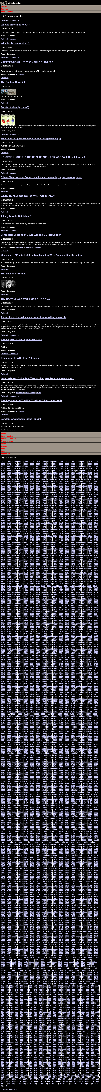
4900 (20, 486)
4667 (90, 514)
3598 (78, 651)
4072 (90, 590)
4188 (9, 577)
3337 (14, 686)
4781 (20, 501)
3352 (26, 683)
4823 (73, 494)
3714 (96, 636)
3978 (44, 603)
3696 (3, 640)
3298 (44, 690)
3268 (20, 694)
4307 (9, 562)
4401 (55, 549)
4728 (32, 507)
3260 (67, 694)
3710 (20, 638)
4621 (61, 520)
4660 (32, 516)
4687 (73, 512)
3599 (73, 651)
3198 (32, 703)
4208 (90, 573)
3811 (26, 625)
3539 (26, 660)
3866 (3, 618)
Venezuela (20, 247)
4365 (67, 553)
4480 (90, 538)
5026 (78, 468)
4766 (9, 503)
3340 (96, 683)
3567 (61, 655)
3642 (20, 647)
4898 (32, 486)
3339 (3, 686)
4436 (49, 544)
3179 (44, 705)
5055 (9, 466)
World (38, 247)
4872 (84, 488)
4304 (26, 562)
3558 (14, 657)
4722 (67, 507)
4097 (44, 588)
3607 (26, 651)
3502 (44, 664)
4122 (96, 584)
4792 (55, 499)
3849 (3, 620)
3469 (38, 668)
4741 (55, 505)
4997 (49, 473)
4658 (44, 516)
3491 (9, 666)
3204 (96, 701)
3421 (20, 675)
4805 (78, 497)
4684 (90, 512)
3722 (49, 636)
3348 (49, 683)
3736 (67, 633)
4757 (61, 503)
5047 (55, 466)
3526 (3, 662)
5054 (14, 466)
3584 (61, 653)
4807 (67, 497)
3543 (3, 660)
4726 (44, 507)
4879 (44, 488)
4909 (67, 484)
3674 (32, 642)
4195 (67, 575)
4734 (96, 505)
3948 (20, 607)
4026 (61, 597)
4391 (14, 551)
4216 (44, 573)
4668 (84, 514)
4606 (49, 523)
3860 (38, 618)
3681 (90, 640)
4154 (9, 581)
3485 (44, 666)
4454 (44, 542)
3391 (96, 677)
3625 (20, 649)
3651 (67, 644)
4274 (3, 566)
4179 (61, 577)
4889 (84, 486)
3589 (32, 653)
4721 (73, 507)
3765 (96, 629)
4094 (61, 588)
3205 (90, 701)
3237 (3, 699)
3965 (20, 605)
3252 (14, 697)
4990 (90, 473)
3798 (3, 627)
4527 (14, 534)
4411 (96, 547)
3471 (26, 668)
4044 (55, 594)
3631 (84, 647)
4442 (14, 544)
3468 (44, 668)
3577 (3, 655)
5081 (55, 462)
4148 (44, 581)
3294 (67, 690)
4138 (3, 584)
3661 (9, 644)
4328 (84, 557)
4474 (26, 540)
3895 (32, 614)
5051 (32, 466)
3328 (67, 686)
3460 (90, 668)
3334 (32, 686)
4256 (9, 568)
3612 (96, 649)
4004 (90, 599)
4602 (73, 523)
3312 (61, 688)
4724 (55, 507)
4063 (44, 592)
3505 (26, 664)
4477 (9, 540)
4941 (78, 479)
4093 (67, 588)
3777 (26, 629)
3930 (26, 610)
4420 (44, 547)
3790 (49, 627)
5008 (84, 470)
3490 (14, 666)
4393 (3, 551)
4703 (78, 510)
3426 (90, 673)
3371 (14, 681)
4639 (55, 518)
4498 (84, 536)
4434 (61, 544)
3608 (20, 651)
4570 (61, 527)
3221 (96, 699)
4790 (67, 499)
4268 (38, 566)
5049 (44, 466)
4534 (73, 531)
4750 (3, 505)
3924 (61, 610)
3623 (32, 649)
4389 (26, 551)
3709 (26, 638)
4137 (9, 584)
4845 (44, 492)
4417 (61, 547)
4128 (61, 584)
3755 (55, 631)
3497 (73, 664)
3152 (3, 710)
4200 (38, 575)
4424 (20, 547)
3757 (44, 631)
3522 (26, 662)
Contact (4, 446)
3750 (84, 631)
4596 (9, 525)
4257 (3, 568)
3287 (9, 692)
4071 (96, 590)
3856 (61, 618)
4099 (32, 588)
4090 (84, 588)
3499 (61, 664)
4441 (20, 544)
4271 (20, 566)
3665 (84, 642)
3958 (61, 605)
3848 (9, 620)
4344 (90, 555)
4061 (55, 592)
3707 (38, 638)
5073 (3, 464)
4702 (84, 510)
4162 (61, 579)
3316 (38, 688)
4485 (61, 538)
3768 (78, 629)
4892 (67, 486)
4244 (78, 568)
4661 (26, 516)
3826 (38, 623)
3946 (32, 607)
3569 (49, 655)
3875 (49, 616)
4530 (96, 531)
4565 (90, 527)
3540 (20, 660)
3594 (3, 653)
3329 (61, 686)
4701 (90, 510)
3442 (96, 670)
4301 (44, 562)
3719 (67, 636)
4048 (32, 594)
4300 (49, 562)
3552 (49, 657)
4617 (84, 520)
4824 (67, 494)
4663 (14, 516)
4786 (90, 499)
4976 (73, 475)
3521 (32, 662)
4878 (49, 488)
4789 (73, 499)
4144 (67, 581)
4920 (3, 484)
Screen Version (7, 11)
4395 (90, 549)
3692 (26, 640)
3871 (73, 616)
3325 (84, 686)
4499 (78, 536)
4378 (90, 551)
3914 (20, 612)
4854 (90, 490)
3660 (14, 644)
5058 (90, 464)
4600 (84, 523)
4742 (49, 505)
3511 (90, 662)
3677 (14, 642)
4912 (49, 484)
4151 (26, 581)
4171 (9, 579)
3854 (73, 618)
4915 (32, 484)
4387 (38, 551)
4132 (38, 584)
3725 (32, 636)
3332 (44, 686)
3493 (96, 664)
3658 (26, 644)
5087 (20, 462)
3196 (44, 703)
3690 (38, 640)
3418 (38, 675)
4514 (90, 534)
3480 (73, 666)
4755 (73, 503)
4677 (32, 514)
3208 (73, 701)
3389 (9, 679)
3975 (61, 603)
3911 (38, 612)
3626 (14, 649)
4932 (32, 481)
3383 (44, 679)
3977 (49, 603)
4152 (20, 581)
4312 (78, 560)
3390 (3, 679)
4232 (49, 570)
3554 (38, 657)
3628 (3, 649)
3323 (96, 686)
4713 (20, 510)
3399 (49, 677)
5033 (38, 468)
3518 (49, 662)
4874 (73, 488)
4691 (49, 512)
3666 (78, 642)
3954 (84, 605)
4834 (9, 494)
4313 (73, 560)
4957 (84, 477)
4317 (49, 560)
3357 (96, 681)
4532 (84, 531)
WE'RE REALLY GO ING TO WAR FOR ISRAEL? (28, 196)
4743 (44, 505)
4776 (49, 501)
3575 (14, 655)
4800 (9, 499)
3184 (14, 705)
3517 (55, 662)
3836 (78, 620)
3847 (14, 620)
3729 (9, 636)
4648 (3, 518)
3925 (55, 610)
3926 (49, 610)
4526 (20, 534)
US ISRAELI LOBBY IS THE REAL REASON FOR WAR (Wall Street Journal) (43, 157)
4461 (3, 542)
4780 (26, 501)
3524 (14, 662)
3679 (3, 642)
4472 (38, 540)
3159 (61, 707)
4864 (32, 490)
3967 (9, 605)
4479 (96, 538)
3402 (32, 677)
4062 (49, 592)
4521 (49, 534)
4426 (9, 547)
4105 (95, 586)
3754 (61, 631)
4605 (55, 523)
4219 (26, 573)
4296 (73, 562)
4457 (26, 542)
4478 (3, 540)
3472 (20, 668)
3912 (32, 612)
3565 (73, 655)
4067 (20, 592)
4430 (84, 544)
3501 (49, 664)
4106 (89, 586)
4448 (78, 542)
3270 (9, 694)
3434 (44, 673)
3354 (14, 683)
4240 (3, 570)
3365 (49, 681)
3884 (96, 614)
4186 (20, 577)
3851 (90, 618)
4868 (9, 490)
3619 (55, 649)
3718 (73, 636)
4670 (73, 514)
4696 (20, 512)
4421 (38, 547)
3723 (44, 636)
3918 (96, 610)
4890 (78, 486)
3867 (96, 616)
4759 (49, 503)
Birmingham (20, 74)
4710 (38, 510)
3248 (38, 697)
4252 (32, 568)
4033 (20, 597)
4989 (96, 473)
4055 (90, 592)
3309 (78, 688)
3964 (26, 605)
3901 (96, 612)
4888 (90, 486)
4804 (84, 497)
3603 (49, 651)
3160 (55, 707)
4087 (3, 590)
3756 (49, 631)
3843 (38, 620)
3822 (61, 623)
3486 (38, 666)
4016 (20, 599)
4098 (38, 588)
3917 (3, 612)
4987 (9, 475)
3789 (55, 627)
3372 (9, 681)
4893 (61, 486)
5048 (49, 466)
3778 (20, 629)
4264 (61, 566)
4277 (84, 564)
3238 (96, 697)
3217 (20, 701)
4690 (55, 512)
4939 (90, 479)
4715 (9, 510)
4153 (14, 581)
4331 (67, 557)
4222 (9, 573)
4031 (32, 597)
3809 (38, 625)
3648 (84, 644)
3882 (9, 616)
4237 (20, 570)
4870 (96, 488)
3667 (73, 642)
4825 (61, 494)
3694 (14, 640)
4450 (67, 542)
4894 (55, 486)
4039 (84, 594)
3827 (32, 623)
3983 (14, 603)
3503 (38, 664)
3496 (78, 664)
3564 (78, 655)
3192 (67, 703)
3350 (38, 683)
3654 (49, 644)
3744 (20, 633)
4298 (61, 562)
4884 (14, 488)
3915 (14, 612)
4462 (96, 540)
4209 (84, 573)
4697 (14, 512)
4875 (67, 488)
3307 (90, 688)
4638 (61, 518)
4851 (9, 492)
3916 (9, 612)
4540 (38, 531)
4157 (90, 579)
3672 (44, 642)
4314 (67, 560)
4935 (14, 481)
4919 (9, 484)
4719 (84, 507)
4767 (3, 503)
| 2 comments (10, 396)
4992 (78, 473)
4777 (44, 501)
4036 (3, 597)
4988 (3, 475)
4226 (84, 570)
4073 (84, 590)
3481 (67, 666)
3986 (96, 601)
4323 (14, 560)
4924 (78, 481)
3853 (78, 618)
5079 (67, 462)
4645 (20, 518)
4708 (49, 510)
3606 (32, 651)
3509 (3, 664)
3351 (32, 683)
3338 (9, 686)
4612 (14, 523)
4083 (26, 590)
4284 (44, 564)
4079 (49, 590)
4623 (49, 520)
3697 (96, 638)
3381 (55, 679)
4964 (44, 477)
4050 (20, 594)
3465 (61, 668)
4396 (84, 549)
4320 (32, 560)
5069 (26, 464)
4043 (61, 594)
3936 (90, 607)
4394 (96, 549)
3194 (55, 703)
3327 (73, 686)
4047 (38, 594)
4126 (73, 584)
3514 (73, 662)
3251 (20, 697)
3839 (61, 620)
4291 (3, 564)
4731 (14, 507)
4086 (9, 590)
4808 (61, 497)
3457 (9, 670)
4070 (3, 592)
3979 (38, 603)
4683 (96, 512)
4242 (90, 568)
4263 (67, 566)
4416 (67, 547)
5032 (44, 468)
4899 (26, 486)
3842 (44, 620)
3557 (20, 657)
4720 (78, 507)
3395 (73, 677)
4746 (26, 505)
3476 (96, 666)
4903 (3, 486)
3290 (90, 690)
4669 (78, 514)
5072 (9, 464)
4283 (49, 564)
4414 (78, 547)
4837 (90, 492)
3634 (67, 647)
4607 (43, 523)
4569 (67, 527)
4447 (84, 542)
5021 (9, 470)
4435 (55, 544)
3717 (78, 636)
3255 (96, 694)
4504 (49, 536)
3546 (84, 657)
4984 (26, 475)
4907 (78, 484)
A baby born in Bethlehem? (16, 216)
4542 (26, 531)
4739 (67, 505)
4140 (90, 581)
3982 (20, 603)
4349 (61, 555)
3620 (49, 649)
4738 (73, 505)
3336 (20, 686)
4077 (61, 590)
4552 (67, 529)
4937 (3, 481)
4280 (67, 564)
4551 (73, 529)
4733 (3, 507)
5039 (3, 468)
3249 (32, 697)
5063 (61, 464)
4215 (49, 573)
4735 (90, 505)
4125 (78, 584)
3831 (9, 623)
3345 (67, 683)
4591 (38, 525)
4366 (61, 553)
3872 (67, 616)
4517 (73, 534)
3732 (90, 633)
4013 (38, 599)
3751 (78, 631)
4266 (49, 566)
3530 (78, 660)
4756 (67, 503)
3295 (61, 690)
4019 (3, 599)
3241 (78, 697)
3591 (20, 653)
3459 (96, 668)
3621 (44, 649)
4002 (3, 601)
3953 (90, 605)
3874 (55, 616)
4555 (49, 529)
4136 (14, 584)
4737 (78, 505)
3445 (78, 670)
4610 (26, 523)
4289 (14, 564)
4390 (20, 551)
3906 (67, 612)
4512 (3, 536)
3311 (67, 688)
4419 (49, 547)
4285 (38, 564)
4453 (49, 542)
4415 (73, 547)
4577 (20, 527)
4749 (9, 505)
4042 (67, 594)
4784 (3, 501)
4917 (20, 484)
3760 (26, 631)
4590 (44, 525)
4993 (73, 473)
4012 (44, 599)
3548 (73, 657)
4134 (26, 584)
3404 (20, 677)
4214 (55, 573)
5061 (73, 464)
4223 (3, 573)
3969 (96, 603)
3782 (96, 627)
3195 (49, 703)
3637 (49, 647)
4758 (55, 503)
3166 (20, 707)
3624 (26, 649)
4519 (61, 534)
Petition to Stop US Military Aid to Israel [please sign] (31, 138)
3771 (61, 629)
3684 (73, 640)
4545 (9, 531)
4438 (38, 544)
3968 (3, 605)
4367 (55, 553)
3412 (73, 675)
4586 (67, 525)
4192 (84, 575)
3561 (96, 655)
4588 (55, 525)
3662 (3, 644)
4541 (32, 531)
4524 (32, 534)
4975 (78, 475)
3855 (67, 618)
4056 (84, 592)
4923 (84, 481)
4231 (55, 570)
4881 (32, 488)
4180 (55, 577)
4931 (38, 481)
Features (4, 9)
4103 (9, 588)
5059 (84, 464)
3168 (9, 707)
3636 (55, 647)
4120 (9, 586)
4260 (84, 566)
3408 (96, 675)
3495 (84, 664)
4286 (32, 564)
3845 (26, 620)
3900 (3, 614)
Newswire (4, 6)
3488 (26, 666)
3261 (61, 694)
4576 (26, 527)
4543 (20, 531)
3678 (9, 642)
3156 (78, 707)
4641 (44, 518)
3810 (32, 625)
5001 (26, 473)
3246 (49, 697)
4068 (14, 592)
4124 (84, 584)
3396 (67, 677)
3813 (14, 625)
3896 (26, 614)
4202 (26, 575)
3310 (73, 688)
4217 (38, 573)
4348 (67, 555)
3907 (61, 612)
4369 (44, 553)
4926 (67, 481)
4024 (73, 597)
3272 (96, 692)
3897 (20, 614)
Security (4, 451)
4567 (78, 527)
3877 (38, 616)
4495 (3, 538)
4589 (49, 525)
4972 (96, 475)
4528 (9, 534)
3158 (67, 707)
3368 (32, 681)
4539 (44, 531)
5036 (20, 468)
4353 (38, 555)
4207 (96, 573)
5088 (14, 462)
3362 (67, 681)
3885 (90, 614)
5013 (55, 470)
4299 (55, 562)
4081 (38, 590)
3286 (14, 692)
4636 (73, 518)
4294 (84, 562)
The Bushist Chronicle (13, 82)
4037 (96, 594)
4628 (20, 520)
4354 (32, 555)
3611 (3, 651)
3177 (55, 705)
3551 (55, 657)
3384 (38, 679)
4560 (20, 529)
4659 (38, 516)
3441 (3, 673)
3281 (44, 692)
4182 (44, 577)
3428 (78, 673)
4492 (20, 538)
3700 (78, 638)
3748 (96, 631)
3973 (73, 603)
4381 (73, 551)
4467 (67, 540)
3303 (14, 690)
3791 (44, 627)
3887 (78, 614)
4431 (78, 544)
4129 (55, 584)
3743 (26, 633)
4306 (14, 562)
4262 (73, 566)
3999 (20, 601)
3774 (44, 629)
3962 (38, 605)
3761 (20, 631)
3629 (96, 647)
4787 (84, 499)
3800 (90, 625)
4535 (67, 531)
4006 (78, 599)
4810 (49, 497)
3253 (9, 697)
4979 (55, 475)
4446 (90, 542)
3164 (32, 707)
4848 (26, 492)
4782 (14, 501)
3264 (44, 694)
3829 (20, 623)
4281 (61, 564)
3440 (9, 673)
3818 (84, 623)
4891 (73, 486)
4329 (78, 557)
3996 (38, 601)
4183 (38, 577)
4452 (55, 542)
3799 (96, 625)
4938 (96, 479)
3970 (90, 603)
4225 (90, 570)
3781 (3, 629)
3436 (32, 673)
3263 (49, 694)
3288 (3, 692)
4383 (61, 551)
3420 (26, 675)
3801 (84, 625)
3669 (61, 642)
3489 (20, 666)
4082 (32, 590)
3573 (26, 655)
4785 (96, 499)
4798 (20, 499)
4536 (61, 531)
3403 (26, 677)
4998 (44, 473)
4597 (3, 525)
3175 (67, 705)
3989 (78, 601)
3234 (20, 699)
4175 (84, 577)
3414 (61, 675)
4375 (9, 553)
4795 (38, 499)
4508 (26, 536)
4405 (32, 549)
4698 (9, 512)
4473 (32, 540)
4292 (96, 562)
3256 (90, 694)
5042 (84, 466)
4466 (73, 540)
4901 (14, 486)
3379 (67, 679)
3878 (32, 616)
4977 (67, 475)
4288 (20, 564)
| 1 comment (9, 39)
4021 (90, 597)
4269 (32, 566)
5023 (96, 468)
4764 (20, 503)
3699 (84, 638)
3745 (14, 633)
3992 (61, 601)
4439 (32, 544)
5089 (9, 462)
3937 (84, 607)
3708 (32, 638)
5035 (26, 468)
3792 (38, 627)
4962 (55, 477)
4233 (44, 570)
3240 (84, 697)
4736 (84, 505)
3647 (90, 644)
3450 (49, 670)
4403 (44, 549)
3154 (90, 707)
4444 (3, 544)
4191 (90, 575)
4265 (55, 566)
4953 (9, 479)
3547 (78, 657)
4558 (32, 529)
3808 (43, 625)
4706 (61, 510)
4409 (9, 549)
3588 (38, 653)
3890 (61, 614)
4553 (61, 529)
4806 (73, 497)
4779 (32, 501)
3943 (49, 607)
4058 (73, 592)
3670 (55, 642)
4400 (61, 549)
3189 (84, 703)
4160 (73, 579)
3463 (73, 668)
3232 (32, 699)
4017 (14, 599)
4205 (9, 575)
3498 (67, 664)
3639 (38, 647)
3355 (9, 683)
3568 (55, 655)
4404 (38, 549)
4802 (96, 497)
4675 (44, 514)
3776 (32, 629)
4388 (32, 551)
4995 (61, 473)
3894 (38, 614)
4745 (32, 505)
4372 (26, 553)
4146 (55, 581)
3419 (32, 675)
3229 (49, 699)
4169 (20, 579)
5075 (90, 462)
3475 (3, 668)
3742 (32, 633)
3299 (38, 690)
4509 (20, 536)
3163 (38, 707)
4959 (73, 477)
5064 (55, 464)
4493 (14, 538)
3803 (73, 625)
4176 (78, 577)
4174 (90, 577)
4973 (90, 475)
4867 (14, 490)
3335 (26, 686)
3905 (73, 612)
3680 (96, 640)
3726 (26, 636)
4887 (96, 486)
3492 (3, 666)
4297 (67, 562)
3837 (73, 620)
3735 (73, 633)
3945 (38, 607)
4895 (49, 486)
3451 (44, 670)
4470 (49, 540)
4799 (14, 499)
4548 (90, 529)
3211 (55, 701)
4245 (73, 568)
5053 (20, 466)
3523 (20, 662)
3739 (49, 633)
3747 (3, 633)
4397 (78, 549)
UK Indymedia (14, 3)
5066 (44, 464)
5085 (32, 462)
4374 (14, 553)
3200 (20, 703)
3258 (78, 694)
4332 (61, 557)
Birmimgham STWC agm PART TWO (21, 339)
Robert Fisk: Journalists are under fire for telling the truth (33, 317)
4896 (44, 486)
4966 (32, 477)
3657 (32, 644)
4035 (9, 597)
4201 (32, 575)
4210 (78, 573)
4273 (9, 566)
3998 (26, 601)
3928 (38, 610)
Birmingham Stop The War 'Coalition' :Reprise (27, 61)
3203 (3, 703)
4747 (20, 505)
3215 (32, 701)
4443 (9, 544)
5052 (26, 466)
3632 (78, 647)
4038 (90, 594)
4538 (49, 531)
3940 (67, 607)
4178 (67, 577)
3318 (26, 688)
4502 (61, 536)
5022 (3, 470)
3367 (38, 681)
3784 (84, 627)
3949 (14, 607)
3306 (96, 688)
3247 (44, 697)
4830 (32, 494)
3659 (20, 644)
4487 (49, 538)
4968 (20, 477)
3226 (67, 699)
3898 (14, 614)
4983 (32, 475)
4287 (26, 564)
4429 (90, 544)
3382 (49, 679)
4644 (26, 518)
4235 (32, 570)
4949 (32, 479)
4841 (67, 492)
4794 (44, 499)
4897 (38, 486)
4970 (9, 477)
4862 (44, 490)
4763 (26, 503)
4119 (14, 586)
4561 (14, 529)
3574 (20, 655)
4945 (55, 479)
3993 (55, 601)
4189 (3, 577)
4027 (55, 597)
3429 (73, 673)
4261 (78, 566)
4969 (14, 477)
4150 (32, 581)
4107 (83, 586)
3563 (84, 655)
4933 (26, 481)
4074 (78, 590)
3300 (32, 690)
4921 (96, 481)
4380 (78, 551)
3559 (9, 657)
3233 (26, 699)
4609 (32, 523)
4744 (38, 505)
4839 (78, 492)
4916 (26, 484)
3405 (14, 677)
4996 (55, 473)
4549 (84, 529)
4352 (44, 555)
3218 (14, 701)
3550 (61, 657)
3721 (55, 636)
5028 (67, 468)
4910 (61, 484)
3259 (73, 694)
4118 (20, 586)
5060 (78, 464)
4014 (32, 599)
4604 (61, 523)
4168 (26, 579)
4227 (78, 570)
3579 (90, 653)
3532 (67, 660)
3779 (14, 629)
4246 (67, 568)
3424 (3, 675)
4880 (38, 488)
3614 (84, 649)
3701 (73, 638)
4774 (61, 501)
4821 (84, 494)
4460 (9, 542)
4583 (84, 525)
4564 (96, 527)
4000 (14, 601)
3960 (49, 605)
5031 (49, 468)
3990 (73, 601)
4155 (3, 581)
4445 (96, 542)
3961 (44, 605)
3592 (14, 653)
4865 (26, 490)
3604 (43, 651)
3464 (67, 668)
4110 (66, 586)
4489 (38, 538)
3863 (20, 618)
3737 (61, 633)
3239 (90, 697)
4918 (14, 484)
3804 (67, 625)
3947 (26, 607)
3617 (67, 649)
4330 (73, 557)
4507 (32, 536)
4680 (14, 514)
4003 (96, 599)
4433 (67, 544)
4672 (61, 514)
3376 (84, 679)
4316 (55, 560)
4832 (20, 494)
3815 (3, 625)
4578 (14, 527)
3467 (49, 668)
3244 (61, 697)
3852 (84, 618)
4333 (55, 557)
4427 (3, 547)
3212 (49, 701)
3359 (84, 681)
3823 (55, 623)
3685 (67, 640)
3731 (96, 633)
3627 (9, 649)
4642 (38, 518)
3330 (55, 686)
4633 (90, 518)
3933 (9, 610)
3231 (38, 699)
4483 (73, 538)
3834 (90, 620)
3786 (73, 627)
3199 (26, 703)
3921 (78, 610)
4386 (44, 551)
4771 (78, 501)
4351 (49, 555)
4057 (78, 592)
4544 (14, 531)
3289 (96, 690)
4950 (26, 479)
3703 (61, 638)
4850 (14, 492)
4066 (26, 592)
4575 (32, 527)
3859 (44, 618)
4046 (44, 594)
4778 (38, 501)
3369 (26, 681)
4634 (84, 518)
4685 (84, 512)
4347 (73, 555)
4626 (32, 520)
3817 (90, 623)
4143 (73, 581)
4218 (32, 573)
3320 (14, 688)
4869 (3, 490)
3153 (96, 707)
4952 (14, 479)
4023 (78, 597)
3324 (90, 686)
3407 (3, 677)
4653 (73, 516)
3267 (26, 694)
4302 (38, 562)
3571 (38, 655)
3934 (3, 610)
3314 (49, 688)
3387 (20, 679)
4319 (38, 560)
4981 (44, 475)
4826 (55, 494)
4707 (55, 510)
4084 (20, 590)
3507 (14, 664)
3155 (84, 707)
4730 (20, 507)
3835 (84, 620)
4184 (32, 577)
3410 (84, 675)
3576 (9, 655)
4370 (38, 553)
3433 (49, 673)
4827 (49, 494)
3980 (32, 603)
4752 (90, 503)
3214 (38, 701)
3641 (26, 647)
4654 (67, 516)
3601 (61, 651)
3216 (26, 701)
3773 (49, 629)
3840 (55, 620)
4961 (61, 477)
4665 (3, 516)
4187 (14, 577)
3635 (61, 647)
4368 (49, 553)
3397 (61, 677)
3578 (96, 653)
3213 (44, 701)
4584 (78, 525)
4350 (55, 555)
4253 (26, 568)
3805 (61, 625)
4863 (38, 490)
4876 (61, 488)
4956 (90, 477)
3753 (67, 631)
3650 (73, 644)
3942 (55, 607)
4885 (9, 488)
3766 (90, 629)
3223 (84, 699)
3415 (55, 675)
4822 (78, 494)
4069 (9, 592)
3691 (32, 640)
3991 (67, 601)
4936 (9, 481)
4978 (61, 475)
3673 (38, 642)
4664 (9, 516)
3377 (78, 679)
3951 (3, 607)
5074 (96, 462)
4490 (32, 538)
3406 (9, 677)
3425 (96, 673)
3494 (90, 664)
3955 (78, 605)
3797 (9, 627)
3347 (55, 683)
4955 (96, 477)
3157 (73, 707)
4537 (55, 531)
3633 (73, 647)
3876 (44, 616)
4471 (44, 540)
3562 (90, 655)
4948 (38, 479)
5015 (44, 470)
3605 (38, 651)
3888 (73, 614)
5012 (61, 470)
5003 (14, 473)
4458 (20, 542)
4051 (14, 594)
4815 (20, 497)
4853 (96, 490)
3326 (78, 686)
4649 (96, 516)
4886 (3, 488)
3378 (73, 679)
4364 (73, 553)
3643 (14, 647)
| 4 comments (10, 57)
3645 (3, 647)
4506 (38, 536)
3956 (73, 605)
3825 (44, 623)
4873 (78, 488)
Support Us (5, 453)
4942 (73, 479)
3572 (32, 655)
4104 (3, 588)
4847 (32, 492)
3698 (90, 638)
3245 (55, 697)
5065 (49, 464)
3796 (14, 627)
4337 (32, 557)
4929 (49, 481)
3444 (84, 670)
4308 (3, 562)
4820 (90, 494)
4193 (78, 575)
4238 (14, 570)
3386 (26, 679)
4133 (32, 584)
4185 (26, 577)
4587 (61, 525)
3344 (73, 683)
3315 (44, 688)
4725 (49, 507)
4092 (73, 588)
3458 (3, 670)
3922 (73, 610)
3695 (9, 640)
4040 (78, 594)
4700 (96, 510)
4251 (38, 568)
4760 (44, 503)
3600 (67, 651)
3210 (61, 701)
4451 (61, 542)
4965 (38, 477)
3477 (90, 666)
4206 (3, 575)
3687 (55, 640)
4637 (67, 518)
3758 (38, 631)
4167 (32, 579)
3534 (55, 660)
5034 (32, 468)
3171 (90, 705)
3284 (26, 692)
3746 (9, 633)
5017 (32, 470)
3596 (90, 651)
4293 (90, 562)
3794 (26, 627)
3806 (55, 625)
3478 (84, 666)
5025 (84, 468)
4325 (3, 560)
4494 (9, 538)
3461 (84, 668)
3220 (3, 701)
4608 (38, 523)
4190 (96, 575)
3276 (73, 692)
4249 (49, 568)
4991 (84, 473)
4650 (90, 516)
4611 (20, 523)
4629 (14, 520)
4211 (73, 573)
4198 (49, 575)
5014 (49, 470)
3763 (9, 631)
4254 (20, 568)
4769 (90, 501)
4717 (96, 507)
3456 (14, 670)
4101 (20, 588)
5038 (9, 468)
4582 (90, 525)
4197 (55, 575)
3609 (14, 651)
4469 (55, 540)
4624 (44, 520)
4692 (44, 512)
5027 (73, 468)
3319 (20, 688)
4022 (84, 597)
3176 (61, 705)
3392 (90, 677)
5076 (84, 462)
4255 (14, 568)
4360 (96, 553)
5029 (61, 468)
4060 (61, 592)
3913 (26, 612)
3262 (55, 694)
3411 (78, 675)
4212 (67, 573)
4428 (96, 544)
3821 (67, 623)
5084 (38, 462)
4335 (44, 557)
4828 (44, 494)
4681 (9, 514)
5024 (90, 468)
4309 (96, 560)
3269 (14, 694)
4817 (9, 497)
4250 (44, 568)
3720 (61, 636)
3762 (14, 631)
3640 (32, 647)
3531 (73, 660)
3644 (9, 647)
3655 (44, 644)
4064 (38, 592)
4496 (96, 536)
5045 (67, 466)
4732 (9, 507)
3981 (26, 603)
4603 (67, 523)
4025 (67, 597)
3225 (73, 699)
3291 (84, 690)
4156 (96, 579)
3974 (67, 603)
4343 (96, 555)
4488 (44, 538)
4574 (38, 527)
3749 (90, 631)
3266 (32, 694)
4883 (20, 488)
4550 (78, 529)
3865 (9, 618)
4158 (84, 579)
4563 (3, 529)
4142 (78, 581)
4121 (3, 586)
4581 (96, 525)
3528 (90, 660)
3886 (84, 614)
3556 (26, 657)
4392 (9, 551)
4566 (84, 527)
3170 (96, 705)
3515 (67, 662)
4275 (96, 564)
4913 (44, 484)
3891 (55, 614)
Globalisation (30, 247)
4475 (20, 540)
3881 (14, 616)
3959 (55, 605)
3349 (44, 683)
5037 (14, 468)
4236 (26, 570)
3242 (73, 697)
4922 (90, 481)
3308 (84, 688)
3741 (38, 633)
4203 (20, 575)
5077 (78, 462)
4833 (14, 494)
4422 (32, 547)
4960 (67, 477)
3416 (49, 675)
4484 (67, 538)
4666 (96, 514)
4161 (67, 579)
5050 (38, 466)
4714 (14, 510)
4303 (32, 562)
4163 (55, 579)
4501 (67, 536)
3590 (26, 653)
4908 (73, 484)
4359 (3, 555)
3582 (73, 653)
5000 (32, 473)
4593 (26, 525)
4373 (20, 553)
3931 (20, 610)
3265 (38, 694)
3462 (78, 668)
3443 (90, 670)
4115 (37, 586)
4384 (55, 551)
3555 (32, 657)
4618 (78, 520)
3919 (90, 610)
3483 (55, 666)
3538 (32, 660)
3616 (73, 649)
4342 (3, 557)
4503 (55, 536)
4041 (73, 594)
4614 (3, 523)
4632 (96, 518)
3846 (20, 620)
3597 (84, 651)
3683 (78, 640)
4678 (26, 514)
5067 (38, 464)
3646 (96, 644)
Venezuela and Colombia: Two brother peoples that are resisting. (37, 378)
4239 (9, 570)
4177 (73, 577)
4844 (49, 492)
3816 (96, 623)
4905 (90, 484)
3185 (9, 705)
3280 (49, 692)
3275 (78, 692)
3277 (67, 692)
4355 (26, 555)
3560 (3, 657)
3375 (90, 679)
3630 (90, 647)
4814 (26, 497)
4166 (38, 579)
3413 (67, 675)
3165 (26, 707)
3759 (32, 631)
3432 (55, 673)
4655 (61, 516)
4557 (38, 529)
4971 (3, 477)
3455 (20, 670)
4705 (67, 510)
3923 (67, 610)
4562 (9, 529)
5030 (55, 468)
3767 (84, 629)
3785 (78, 627)
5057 (96, 464)
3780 (9, 629)
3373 (3, 681)
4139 (96, 581)
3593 (9, 653)
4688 (67, 512)
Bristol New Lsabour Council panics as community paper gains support (41, 177)
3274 (84, 692)
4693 (38, 512)
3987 (90, 601)
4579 (9, 527)
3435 (38, 673)
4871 (90, 488)
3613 (90, 649)
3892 (49, 614)
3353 (20, 683)
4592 (32, 525)
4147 (49, 581)
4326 (96, 557)
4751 (96, 503)
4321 (26, 560)
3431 (61, 673)
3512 (84, 662)
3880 (20, 616)
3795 (20, 627)
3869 (84, 616)
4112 (54, 586)
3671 (49, 642)
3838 (67, 620)
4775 (55, 501)
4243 (84, 568)
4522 (44, 534)
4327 (90, 557)
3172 (84, 705)
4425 (14, 547)
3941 (61, 607)
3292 (78, 690)
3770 (67, 629)
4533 (78, 531)
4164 (49, 579)
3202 (9, 703)
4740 (61, 505)
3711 (14, 638)
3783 (90, 627)
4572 (49, 527)
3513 (78, 662)
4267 (44, 566)
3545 (90, 657)
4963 (49, 477)
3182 (26, 705)
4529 (3, 534)
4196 (61, 575)
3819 (78, 623)
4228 (73, 570)
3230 (44, 699)
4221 (14, 573)
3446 (73, 670)
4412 (90, 547)
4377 (96, 551)
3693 (20, 640)
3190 (78, 703)
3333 (38, 686)
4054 (96, 592)
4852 (3, 492)
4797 (26, 499)
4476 (14, 540)
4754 (78, 503)
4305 (20, 562)
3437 (26, 673)
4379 (84, 551)
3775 (38, 629)
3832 (3, 623)
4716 (3, 510)
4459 (14, 542)
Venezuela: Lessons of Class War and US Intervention (31, 234)
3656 (38, 644)
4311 (84, 560)
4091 (78, 588)
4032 (26, 597)
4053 (3, 594)
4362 (84, 553)
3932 (14, 610)
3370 (20, 681)
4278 (78, 564)
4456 (32, 542)
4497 (90, 536)
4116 (32, 586)
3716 (84, 636)
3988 (84, 601)
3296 (55, 690)
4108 (77, 586)
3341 (90, 683)
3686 (61, 640)
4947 (44, 479)
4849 (20, 492)
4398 (73, 549)
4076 (67, 590)
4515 (84, 534)
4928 (55, 481)
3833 (96, 620)
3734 (78, 633)
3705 (49, 638)
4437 (44, 544)
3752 (73, 631)
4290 (9, 564)
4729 (26, 507)
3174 (73, 705)
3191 (73, 703)
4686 (78, 512)
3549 (67, 657)
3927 (44, 610)
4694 (32, 512)
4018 (9, 599)
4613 (9, 523)
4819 (96, 494)
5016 (38, 470)
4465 (78, 540)
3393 (84, 677)
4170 (14, 579)
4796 (32, 499)
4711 (32, 510)
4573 (44, 527)
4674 (49, 514)
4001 (9, 601)
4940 (84, 479)
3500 (55, 664)
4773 (67, 501)
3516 (61, 662)
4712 (26, 510)
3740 (44, 633)
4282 (55, 564)
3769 (73, 629)
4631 (3, 520)
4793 (49, 499)
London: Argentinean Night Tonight (21, 419)
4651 (84, 516)
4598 (96, 523)
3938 (78, 607)
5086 (26, 462)
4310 (90, 560)
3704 (55, 638)
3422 (14, 675)
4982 (38, 475)
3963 (32, 605)
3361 (73, 681)
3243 (67, 697)
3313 (55, 688)
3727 (20, 636)
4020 (96, 597)
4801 (3, 499)
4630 (9, 520)
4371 (32, 553)
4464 (84, 540)
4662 (20, 516)
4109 (72, 586)
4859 (61, 490)
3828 (26, 623)
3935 (96, 607)
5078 (73, 462)
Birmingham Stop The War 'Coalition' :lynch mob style (31, 400)
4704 (73, 510)
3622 (38, 649)
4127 (67, 584)
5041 (90, 466)
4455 (38, 542)
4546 (3, 531)
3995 (44, 601)
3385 (32, 679)
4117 (26, 586)
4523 (38, 534)
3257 (84, 694)
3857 (55, 618)
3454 (26, 670)
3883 (3, 616)
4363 (78, 553)
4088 (96, 588)
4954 (3, 479)
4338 (26, 557)
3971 (84, 603)
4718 (90, 507)
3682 (84, 640)
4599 (90, 523)
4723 (61, 507)
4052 (9, 594)
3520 (38, 662)
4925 (73, 481)
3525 (9, 662)
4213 (61, 573)
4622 (55, 520)
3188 (90, 703)
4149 (38, 581)
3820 (73, 623)
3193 (61, 703)
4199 (44, 575)
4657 (49, 516)
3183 (20, 705)
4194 (73, 575)
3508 (9, 664)
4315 (61, 560)
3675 (26, 642)
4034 (14, 597)
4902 (9, 486)
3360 (78, 681)
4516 (78, 534)
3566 (67, 655)
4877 (55, 488)
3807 (49, 625)
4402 (49, 549)
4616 (90, 520)
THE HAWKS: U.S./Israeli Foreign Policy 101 (25, 298)
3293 (73, 690)
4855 (84, 490)
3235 (14, 699)
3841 (49, 620)
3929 (32, 610)
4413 (84, 547)
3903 (84, 612)
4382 (67, 551)
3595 (96, 651)
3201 (14, 703)
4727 (38, 507)
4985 (20, 475)
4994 (67, 473)
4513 (96, 534)
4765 (14, 503)
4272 (14, 566)
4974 (84, 475)
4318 (44, 560)
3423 (9, 675)
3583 (67, 653)
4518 (67, 534)
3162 (44, 707)
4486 (55, 538)
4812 (38, 497)
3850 (96, 618)
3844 (32, 620)
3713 (3, 638)
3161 (49, 707)
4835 (3, 494)
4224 (96, 570)
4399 (67, 549)
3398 (55, 677)
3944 (44, 607)
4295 (78, 562)
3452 (38, 670)
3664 (90, 642)
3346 (61, 683)
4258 (96, 566)
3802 (78, 625)
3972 (78, 603)
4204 (14, 575)
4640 (49, 518)
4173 (96, 577)
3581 (78, 653)
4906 (84, 484)
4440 (26, 544)
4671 (67, 514)
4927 (61, 481)
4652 (78, 516)
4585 (73, 525)
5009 (78, 470)
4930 (44, 481)
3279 (55, 692)
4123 (90, 584)
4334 (49, 557)
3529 (84, 660)
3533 (61, 660)
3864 (14, 618)
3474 (9, 668)
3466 (55, 668)
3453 (32, 670)
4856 (78, 490)
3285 (20, 692)
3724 (38, 636)
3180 (38, 705)
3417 (44, 675)
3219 (9, 701)
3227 (61, 699)
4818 (3, 497)
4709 (43, 510)
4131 (44, 584)
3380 (61, 679)
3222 (90, 699)
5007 (90, 470)
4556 (44, 529)
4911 (55, 484)
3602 (55, 651)
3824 (49, 623)
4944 (61, 479)
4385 (49, 551)
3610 (9, 651)
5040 (96, 466)
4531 (90, 531)
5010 (73, 470)
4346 (78, 555)
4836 (96, 492)
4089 (90, 588)
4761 (38, 503)
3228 (55, 699)
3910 (43, 612)
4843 (55, 492)
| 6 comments (10, 335)
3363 (61, 681)
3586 (49, 653)
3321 (9, 688)
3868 (90, 616)
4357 (14, 555)
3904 (78, 612)
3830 (14, 623)
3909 (49, 612)
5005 (3, 473)
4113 (49, 586)
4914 (38, 484)
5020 (14, 470)
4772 (73, 501)
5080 (61, 462)
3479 (78, 666)
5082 (49, 462)
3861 (32, 618)
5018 (26, 470)
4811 (44, 497)
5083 (44, 462)
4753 (84, 503)
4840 (73, 492)
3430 (67, 673)
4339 (20, 557)
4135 (20, 584)
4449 (73, 542)
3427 (84, 673)
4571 (55, 527)
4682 (3, 514)
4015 (26, 599)
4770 (84, 501)
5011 (67, 470)
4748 (14, 505)
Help (3, 448)
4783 (9, 501)
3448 (61, 670)
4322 (20, 560)
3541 (14, 660)
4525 (26, 534)
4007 (73, 599)
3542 (9, 660)
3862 (26, 618)
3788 (61, 627)
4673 (55, 514)
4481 (84, 538)
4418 (55, 547)
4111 (60, 586)
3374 (96, 679)
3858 (49, 618)
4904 (96, 484)
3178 (49, 705)
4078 (55, 590)
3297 (49, 690)
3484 (49, 666)
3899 (9, 614)
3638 (44, 647)
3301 (26, 690)
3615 (78, 649)
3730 (3, 636)
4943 (67, 479)
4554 (55, 529)
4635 (78, 518)
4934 (20, 481)
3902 (90, 612)
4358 (9, 555)
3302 (20, 690)
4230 (61, 570)
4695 (26, 512)
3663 (96, 642)
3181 (32, 705)
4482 (78, 538)
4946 (49, 479)
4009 (61, 599)
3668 (67, 642)
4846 (38, 492)
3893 (44, 614)
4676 (38, 514)
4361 (90, 553)
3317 (32, 688)
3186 (3, 705)
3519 (44, 662)
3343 (78, 683)
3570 (44, 655)
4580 (3, 527)
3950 (9, 607)
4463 (90, 540)
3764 (3, 631)
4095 (55, 588)
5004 (9, 473)
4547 (96, 529)
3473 (14, 668)
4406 (26, 549)
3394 (78, 677)
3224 (78, 699)
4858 (67, 490)
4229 (67, 570)
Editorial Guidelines (8, 438)
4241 (96, 568)
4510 (14, 536)
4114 (43, 586)
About (3, 443)
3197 (38, 703)
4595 (14, 525)
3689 (44, 640)
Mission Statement (8, 441)
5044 (73, 466)
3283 (32, 692)
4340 (14, 557)
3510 (96, 662)
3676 (20, 642)
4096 (49, 588)
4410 (3, 549)
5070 (20, 464)
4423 (26, 547)
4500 (73, 536)
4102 (14, 588)
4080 (44, 590)
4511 (9, 536)
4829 (38, 494)
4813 (32, 497)
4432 (73, 544)
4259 (90, 566)
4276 (90, 564)
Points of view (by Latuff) (15, 107)
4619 (73, 520)
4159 (78, 579)
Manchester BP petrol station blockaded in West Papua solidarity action (41, 255)
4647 (9, 518)
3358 (90, 681)
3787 (67, 627)
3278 (61, 692)
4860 (55, 490)
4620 (67, 520)
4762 (32, 503)
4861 (49, 490)
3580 (84, 653)
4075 (73, 590)
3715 (90, 636)
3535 (49, 660)
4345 (84, 555)
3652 (61, 644)
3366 (44, 681)
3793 (32, 627)
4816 (14, 497)
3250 (26, 697)
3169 (3, 707)
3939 (73, 607)
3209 (67, 701)
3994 (49, 601)
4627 (26, 520)
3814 (9, 625)
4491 (26, 538)
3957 (67, 605)
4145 (61, 581)
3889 (67, 614)
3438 (20, 673)
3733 (84, 633)
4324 (9, 560)
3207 (78, 701)
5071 (14, 464)
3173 (78, 705)
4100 (26, 588)
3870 (78, 616)
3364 (55, 681)
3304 (9, 690)
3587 (44, 653)
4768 (96, 501)
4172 (3, 579)
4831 (26, 494)
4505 (43, 536)
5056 (3, 466)
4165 (44, 579)
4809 (55, 497)
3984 (9, 603)
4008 (67, 599)
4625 (38, 520)
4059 (67, 592)
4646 (14, 518)
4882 (26, 488)
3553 (44, 657)
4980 (49, 475)
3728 (14, 636)
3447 (67, 670)
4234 (38, 570)
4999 (38, 473)
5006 (96, 470)
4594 (20, 525)
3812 (20, 625)
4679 (20, 514)
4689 (61, 512)
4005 (84, 599)
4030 (38, 597)
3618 (61, 649)
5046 (61, 466)
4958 (78, 477)
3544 (96, 657)
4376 (3, 553)
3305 (3, 690)
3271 (3, 694)
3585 (55, 653)
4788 (78, 499)
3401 (38, 677)
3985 (3, 603)
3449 (55, 670)
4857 (73, 490)
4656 (55, 516)
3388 (14, 679)
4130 (49, 584)
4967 (26, 477)
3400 (44, 677)
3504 (32, 664)
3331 (49, 686)
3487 (32, 666)
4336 (38, 557)
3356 (3, 683)
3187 (96, 703)
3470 (32, 668)
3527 (96, 660)
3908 (55, 612)
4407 (20, 549)
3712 (9, 638)
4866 (20, 490)
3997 (32, 601)
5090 (3, 462)
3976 (55, 603)
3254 (3, 697)
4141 (84, 581)
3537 (38, 660)
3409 (90, 675)
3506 (20, 664)
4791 (61, 499)
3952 (96, 605)
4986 (14, 475)
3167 (14, 707)
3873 (61, 616)
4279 (73, 564)
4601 (78, 523)
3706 (43, 638)
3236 (9, 699)
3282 (38, 692)
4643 (32, 518)
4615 (96, 520)
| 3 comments (10, 20)
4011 (49, 599)
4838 (84, 492)
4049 (26, 594)
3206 (84, 701)
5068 (32, 464)
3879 (26, 616)
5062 (67, 464)
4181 (49, 577)
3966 (14, 605)
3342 (84, 683)
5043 (78, 466)
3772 (55, 629)
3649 (78, 644)
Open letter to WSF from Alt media (20, 358)
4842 (61, 492)
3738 (55, 633)
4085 (14, 590)
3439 (14, 673)
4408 (14, 549)
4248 (55, 568)
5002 (20, 473)
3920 (84, 610)
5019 (20, 470)
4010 (55, 599)
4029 (44, 597)
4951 (20, 479)
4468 (61, 540)
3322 (3, 688)
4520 (55, 534)
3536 (44, 660)
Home (3, 433)
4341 (9, 557)
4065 (32, 592)
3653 (55, 644)
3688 (49, 640)
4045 (49, 594)
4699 (3, 512)
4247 (61, 568)
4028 (49, 597)
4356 (20, 555)
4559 (26, 529)
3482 (61, 666)
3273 (90, 692)
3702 (67, 638)
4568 (73, 527)
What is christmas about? (15, 24)
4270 (26, 566)
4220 (20, 573)
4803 (90, 497)
